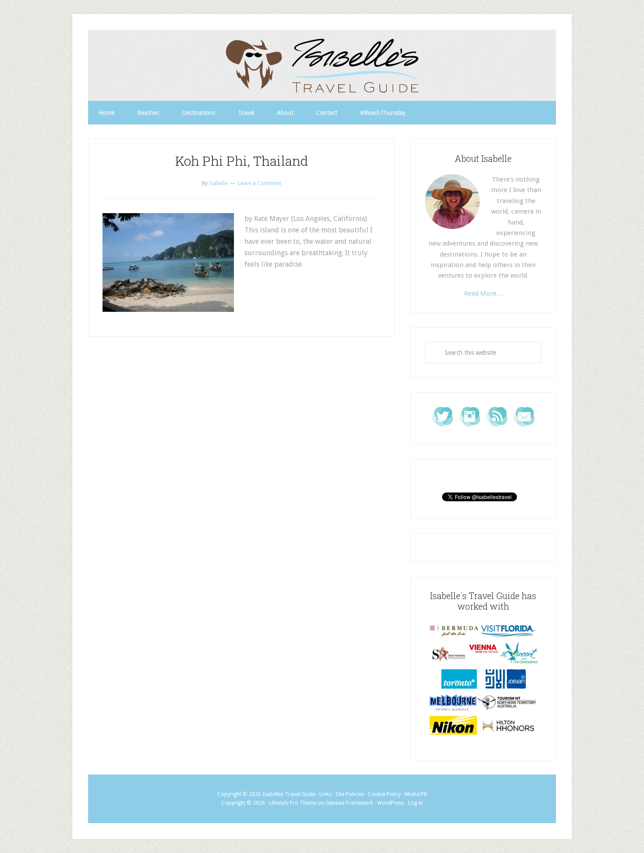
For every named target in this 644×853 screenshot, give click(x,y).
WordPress (390, 803)
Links (325, 794)
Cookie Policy (384, 794)
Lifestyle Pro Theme (292, 803)
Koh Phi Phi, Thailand (241, 160)
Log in (415, 803)
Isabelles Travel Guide (322, 65)
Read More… (483, 293)
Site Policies (350, 794)
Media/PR (416, 794)
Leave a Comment (259, 183)
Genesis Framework (349, 803)
